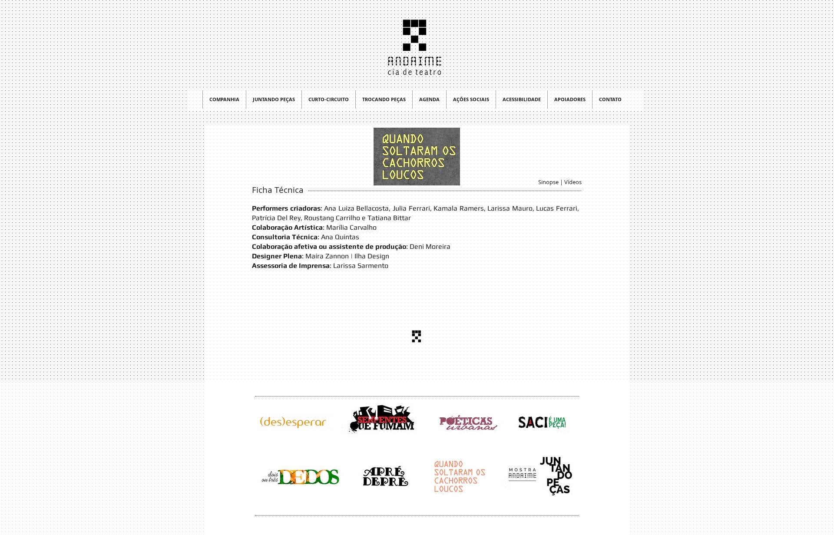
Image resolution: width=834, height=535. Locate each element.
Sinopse (548, 182)
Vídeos (573, 182)
